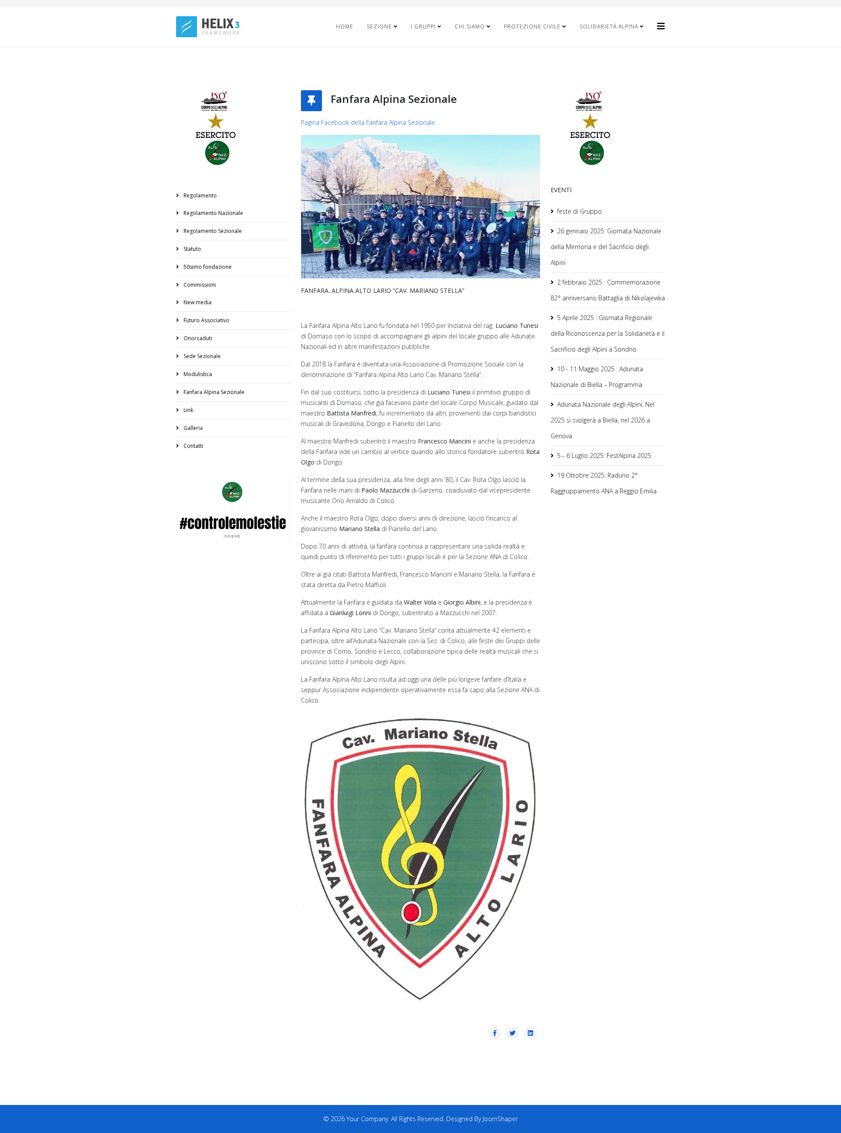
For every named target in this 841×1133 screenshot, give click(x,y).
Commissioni (199, 285)
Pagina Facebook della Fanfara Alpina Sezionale (368, 122)
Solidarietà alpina (609, 26)
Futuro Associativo (206, 320)
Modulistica (197, 374)
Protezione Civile (532, 26)
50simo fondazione (207, 267)
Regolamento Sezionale (212, 231)
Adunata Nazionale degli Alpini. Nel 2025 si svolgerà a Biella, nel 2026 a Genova (602, 420)
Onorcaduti (197, 338)
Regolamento (199, 195)
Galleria (192, 428)
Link (187, 410)
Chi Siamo (470, 26)
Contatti (192, 446)
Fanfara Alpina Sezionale (213, 392)
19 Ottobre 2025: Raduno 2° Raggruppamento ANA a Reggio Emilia (604, 483)
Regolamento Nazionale (212, 213)
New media (197, 302)
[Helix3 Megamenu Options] (661, 26)
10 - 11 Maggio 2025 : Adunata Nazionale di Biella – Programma (597, 377)
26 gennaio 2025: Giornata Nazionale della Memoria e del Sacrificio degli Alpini (606, 247)
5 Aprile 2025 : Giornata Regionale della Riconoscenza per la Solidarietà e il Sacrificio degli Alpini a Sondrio (607, 333)
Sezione (379, 26)
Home (344, 26)
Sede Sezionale (201, 356)
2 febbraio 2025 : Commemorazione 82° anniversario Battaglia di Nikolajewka (608, 290)
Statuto (191, 249)
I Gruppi (423, 26)
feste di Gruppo (579, 211)
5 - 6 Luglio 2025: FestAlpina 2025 (604, 455)
